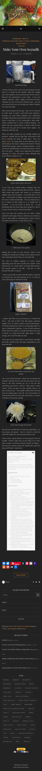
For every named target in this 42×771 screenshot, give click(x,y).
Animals (6, 680)
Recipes (22, 46)
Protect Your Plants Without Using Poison (16, 649)
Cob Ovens (7, 692)
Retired (4, 640)
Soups (12, 733)
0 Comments (27, 54)
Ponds (32, 725)
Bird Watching (20, 684)
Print (33, 452)
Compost (18, 692)
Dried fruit (7, 696)
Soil (5, 733)
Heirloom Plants (18, 712)
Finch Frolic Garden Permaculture (21, 11)
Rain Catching (20, 729)
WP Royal (25, 767)
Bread (31, 684)
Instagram (13, 629)
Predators (7, 729)
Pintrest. (23, 629)
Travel (5, 737)
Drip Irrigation (9, 700)
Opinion (16, 721)
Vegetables (16, 737)
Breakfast (7, 688)
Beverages (17, 39)
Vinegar (27, 737)
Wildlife (27, 741)
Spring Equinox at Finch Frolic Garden (14, 668)
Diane (7, 582)
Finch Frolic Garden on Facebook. (20, 626)
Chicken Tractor (31, 688)
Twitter (4, 629)
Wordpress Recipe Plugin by (16, 549)
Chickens (18, 688)
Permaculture (27, 721)
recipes (9, 141)
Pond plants (22, 725)
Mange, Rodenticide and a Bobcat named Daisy (18, 659)
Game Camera (16, 704)
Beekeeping (27, 680)
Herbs (31, 712)
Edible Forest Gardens (27, 700)
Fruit (5, 704)
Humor (27, 717)
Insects (6, 721)
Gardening (28, 704)
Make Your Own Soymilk (21, 49)
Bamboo (16, 680)
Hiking (5, 717)
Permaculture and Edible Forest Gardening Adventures (21, 42)
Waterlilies (7, 741)
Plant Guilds (8, 725)
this (10, 153)
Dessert (28, 692)
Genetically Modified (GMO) (14, 708)
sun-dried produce (25, 733)
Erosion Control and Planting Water (13, 645)
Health (25, 39)
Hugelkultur (17, 717)
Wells (18, 741)
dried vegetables (22, 696)
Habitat (31, 708)
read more (21, 575)
